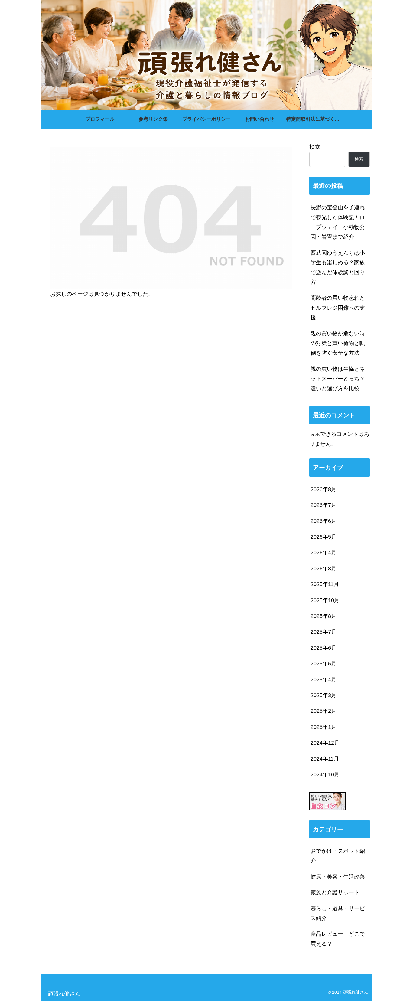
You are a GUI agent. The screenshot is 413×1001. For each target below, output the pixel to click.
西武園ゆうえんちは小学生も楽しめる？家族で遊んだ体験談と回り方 (338, 267)
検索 (314, 147)
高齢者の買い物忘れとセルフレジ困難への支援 (338, 308)
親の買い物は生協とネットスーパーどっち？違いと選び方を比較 (338, 379)
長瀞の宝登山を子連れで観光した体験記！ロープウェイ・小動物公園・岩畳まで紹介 (338, 222)
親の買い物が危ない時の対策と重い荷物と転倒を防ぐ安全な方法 (338, 343)
